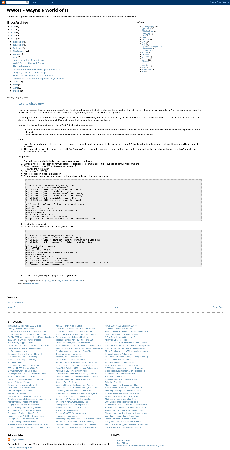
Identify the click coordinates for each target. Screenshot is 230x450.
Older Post (218, 307)
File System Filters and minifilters (22, 388)
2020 (13, 26)
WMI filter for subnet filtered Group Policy (122, 416)
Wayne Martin (17, 439)
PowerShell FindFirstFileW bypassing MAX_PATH (77, 393)
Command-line (147, 32)
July (15, 57)
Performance (147, 49)
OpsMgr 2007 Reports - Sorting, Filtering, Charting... (127, 357)
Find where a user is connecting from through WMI (77, 427)
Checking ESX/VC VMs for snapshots (71, 413)
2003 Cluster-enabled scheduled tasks (121, 402)
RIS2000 (145, 54)
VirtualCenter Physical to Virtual (69, 326)
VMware (145, 66)
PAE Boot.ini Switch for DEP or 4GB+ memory (75, 422)
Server (144, 60)
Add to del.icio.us (73, 280)
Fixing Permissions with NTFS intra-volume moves (126, 351)
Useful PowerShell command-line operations (27, 334)
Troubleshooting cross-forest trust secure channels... (78, 376)
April (15, 88)
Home (115, 307)
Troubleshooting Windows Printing (22, 357)
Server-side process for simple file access (122, 334)
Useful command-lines (17, 351)
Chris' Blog (122, 443)
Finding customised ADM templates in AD (73, 405)
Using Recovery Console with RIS (22, 422)
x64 (143, 71)
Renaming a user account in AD (69, 357)
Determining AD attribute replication (120, 374)
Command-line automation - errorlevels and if (27, 331)
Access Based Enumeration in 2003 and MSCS (125, 388)
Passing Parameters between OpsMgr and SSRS (37, 69)
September (19, 51)
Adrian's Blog (123, 440)
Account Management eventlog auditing (24, 407)
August (17, 54)
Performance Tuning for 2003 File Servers (25, 413)
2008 (13, 38)
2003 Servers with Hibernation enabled (24, 340)
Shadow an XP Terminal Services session (73, 399)
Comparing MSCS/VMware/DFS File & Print (74, 391)
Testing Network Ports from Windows (120, 419)
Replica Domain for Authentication (119, 354)
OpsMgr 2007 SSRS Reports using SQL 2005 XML (77, 388)
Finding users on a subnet (67, 416)
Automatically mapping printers (21, 343)
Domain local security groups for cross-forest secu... (127, 405)
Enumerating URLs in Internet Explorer (72, 337)
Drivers (145, 37)
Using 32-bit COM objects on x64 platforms (123, 422)
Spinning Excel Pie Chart (66, 382)
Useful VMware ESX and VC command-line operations (128, 346)
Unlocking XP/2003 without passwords (72, 402)
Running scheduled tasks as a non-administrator (125, 407)
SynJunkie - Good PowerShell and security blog (140, 445)
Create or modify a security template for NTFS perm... (30, 427)
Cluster (145, 30)
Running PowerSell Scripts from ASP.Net (122, 393)
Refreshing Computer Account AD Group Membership (78, 419)
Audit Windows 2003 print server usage (24, 410)
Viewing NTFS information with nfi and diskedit (125, 410)
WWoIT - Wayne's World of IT (38, 10)
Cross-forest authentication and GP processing (125, 371)
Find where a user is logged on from (120, 399)
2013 (13, 29)
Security (145, 58)
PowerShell (146, 50)
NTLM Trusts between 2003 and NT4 (120, 337)
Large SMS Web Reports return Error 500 (25, 379)
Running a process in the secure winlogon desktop (29, 399)
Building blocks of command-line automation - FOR (126, 331)
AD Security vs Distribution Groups (22, 376)
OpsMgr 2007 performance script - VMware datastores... (31, 337)
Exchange (146, 39)
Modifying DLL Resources (116, 340)
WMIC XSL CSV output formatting (22, 360)
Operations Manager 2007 (152, 47)
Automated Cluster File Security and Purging (74, 385)
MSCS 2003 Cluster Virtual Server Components (76, 334)
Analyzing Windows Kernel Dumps (30, 72)
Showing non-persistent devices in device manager (127, 413)
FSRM (144, 41)
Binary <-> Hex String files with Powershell (26, 396)
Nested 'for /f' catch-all (17, 393)
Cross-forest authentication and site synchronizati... (77, 374)
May (15, 84)
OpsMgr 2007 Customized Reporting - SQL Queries (38, 78)
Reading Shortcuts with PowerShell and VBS (75, 340)
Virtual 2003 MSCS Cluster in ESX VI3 (121, 326)
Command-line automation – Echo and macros (75, 329)
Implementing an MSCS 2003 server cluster (26, 416)
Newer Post (12, 307)
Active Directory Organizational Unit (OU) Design (28, 424)
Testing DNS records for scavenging (23, 419)
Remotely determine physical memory (121, 379)
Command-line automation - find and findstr (74, 331)
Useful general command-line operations (25, 348)
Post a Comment (15, 302)
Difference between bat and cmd (69, 354)
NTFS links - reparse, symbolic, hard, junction (124, 368)
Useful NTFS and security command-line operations (127, 343)
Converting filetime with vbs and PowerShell (26, 354)
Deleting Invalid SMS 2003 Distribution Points (27, 374)
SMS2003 (145, 62)
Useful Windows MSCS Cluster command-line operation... (80, 346)
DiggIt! (59, 280)
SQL (144, 64)
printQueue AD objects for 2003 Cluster (24, 326)
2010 (13, 32)
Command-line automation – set (118, 329)
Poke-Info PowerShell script (117, 382)
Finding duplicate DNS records (21, 329)
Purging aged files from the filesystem (23, 405)
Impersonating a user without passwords (122, 396)
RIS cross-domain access (116, 376)
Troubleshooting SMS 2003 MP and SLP (73, 379)
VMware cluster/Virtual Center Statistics (72, 407)
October (17, 48)
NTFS (144, 45)
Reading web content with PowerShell (24, 385)
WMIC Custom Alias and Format (29, 63)
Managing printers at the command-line (121, 385)
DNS (144, 35)
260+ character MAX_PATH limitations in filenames (126, 424)
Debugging (146, 34)
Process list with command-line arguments (34, 75)
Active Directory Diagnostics (67, 410)
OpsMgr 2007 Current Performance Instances (75, 396)
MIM (143, 43)
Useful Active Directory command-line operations (125, 348)
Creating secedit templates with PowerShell (74, 351)
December (18, 42)
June (16, 81)
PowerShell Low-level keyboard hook (71, 371)
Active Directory (148, 26)
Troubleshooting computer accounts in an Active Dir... (78, 424)
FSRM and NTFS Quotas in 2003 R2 (23, 368)
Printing (145, 52)
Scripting (145, 56)
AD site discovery (21, 66)
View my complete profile (20, 447)
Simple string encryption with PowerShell (73, 343)
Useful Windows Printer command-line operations (29, 346)
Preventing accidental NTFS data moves (122, 365)
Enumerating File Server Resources (30, 60)
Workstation (146, 69)
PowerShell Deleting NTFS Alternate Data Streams (77, 368)
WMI (144, 67)
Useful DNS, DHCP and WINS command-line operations (79, 348)
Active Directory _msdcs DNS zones (23, 402)
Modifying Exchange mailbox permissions (123, 391)
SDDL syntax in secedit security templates (123, 427)
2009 (13, 35)
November (18, 45)
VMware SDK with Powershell (20, 382)
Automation (146, 28)
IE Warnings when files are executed (23, 371)
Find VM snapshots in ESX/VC (20, 391)
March (16, 91)
